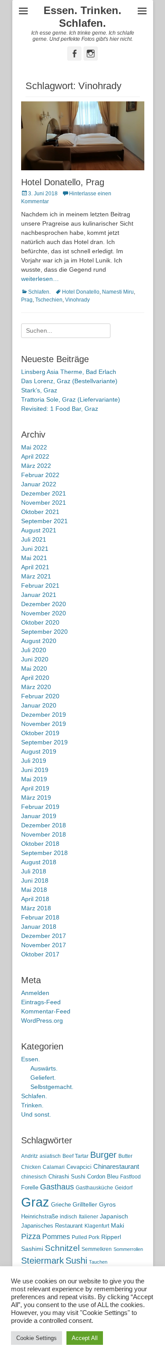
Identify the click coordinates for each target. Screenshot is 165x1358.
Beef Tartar (75, 1156)
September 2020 (44, 631)
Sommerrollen (128, 1249)
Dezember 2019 (43, 714)
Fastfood (130, 1177)
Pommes (56, 1236)
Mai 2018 (34, 889)
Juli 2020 (33, 650)
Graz (35, 1202)
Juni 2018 (34, 880)
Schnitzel (62, 1248)
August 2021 (38, 530)
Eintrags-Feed (41, 1002)
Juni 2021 (34, 548)
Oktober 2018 (40, 843)
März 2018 (36, 908)
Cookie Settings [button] (36, 1338)
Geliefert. (43, 1077)
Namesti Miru (118, 292)
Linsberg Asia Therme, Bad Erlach (68, 371)
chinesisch (34, 1177)
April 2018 (35, 898)
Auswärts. (44, 1068)
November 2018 (43, 834)
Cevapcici (79, 1167)
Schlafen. (39, 292)
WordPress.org (42, 1020)
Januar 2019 (38, 815)
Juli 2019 (33, 760)
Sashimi (32, 1249)
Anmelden (35, 992)
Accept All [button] (85, 1338)
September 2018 (44, 852)
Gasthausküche (94, 1188)
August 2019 (38, 751)
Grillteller (85, 1204)
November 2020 (43, 613)
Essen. (30, 1059)
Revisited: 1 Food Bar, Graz (59, 408)
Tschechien (48, 300)
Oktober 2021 (40, 511)
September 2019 (44, 742)
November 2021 (43, 502)
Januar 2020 (38, 705)
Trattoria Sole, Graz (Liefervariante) (70, 399)
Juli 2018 (33, 871)
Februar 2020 (40, 696)
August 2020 (38, 640)
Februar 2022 (40, 474)
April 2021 (35, 567)
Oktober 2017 (40, 954)
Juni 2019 (34, 769)
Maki (117, 1225)
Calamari (54, 1167)
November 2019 (43, 723)
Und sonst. (36, 1114)
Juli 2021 (33, 539)
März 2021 (36, 576)
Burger (103, 1155)
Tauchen (98, 1262)
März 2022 (36, 465)
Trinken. (32, 1105)
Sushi (76, 1260)
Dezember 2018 (43, 825)
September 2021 (44, 521)
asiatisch (50, 1156)
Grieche (61, 1204)
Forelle (29, 1187)
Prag (27, 300)
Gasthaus (57, 1186)
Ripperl (111, 1237)
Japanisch (114, 1216)
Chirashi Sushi (66, 1176)
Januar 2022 (38, 484)
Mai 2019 (34, 779)
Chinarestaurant (116, 1166)
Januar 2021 (38, 594)
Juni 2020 (34, 659)
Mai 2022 (34, 447)
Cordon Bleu (102, 1176)
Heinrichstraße (39, 1216)
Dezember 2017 (43, 935)
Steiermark (42, 1260)
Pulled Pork (85, 1237)
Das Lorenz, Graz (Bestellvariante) (69, 380)
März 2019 (36, 797)
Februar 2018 (40, 917)
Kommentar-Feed (45, 1011)
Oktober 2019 (40, 732)
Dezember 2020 (43, 603)
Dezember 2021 (43, 493)
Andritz (29, 1156)
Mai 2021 (34, 557)
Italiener (88, 1217)
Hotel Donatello (80, 292)
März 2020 (36, 686)
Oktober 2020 (40, 622)
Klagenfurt (96, 1226)
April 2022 (35, 456)
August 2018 (38, 862)
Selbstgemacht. (51, 1086)
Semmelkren (96, 1249)
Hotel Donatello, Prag (62, 182)
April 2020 (35, 677)
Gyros (107, 1204)
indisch (68, 1217)
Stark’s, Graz (39, 390)
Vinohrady (77, 300)
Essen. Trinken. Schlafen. (82, 16)
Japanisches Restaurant (52, 1225)
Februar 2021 (40, 585)
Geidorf (123, 1188)
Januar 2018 (38, 926)
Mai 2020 (34, 668)
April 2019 (35, 788)
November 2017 (43, 944)
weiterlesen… (40, 278)
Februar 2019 (40, 806)
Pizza (30, 1236)
